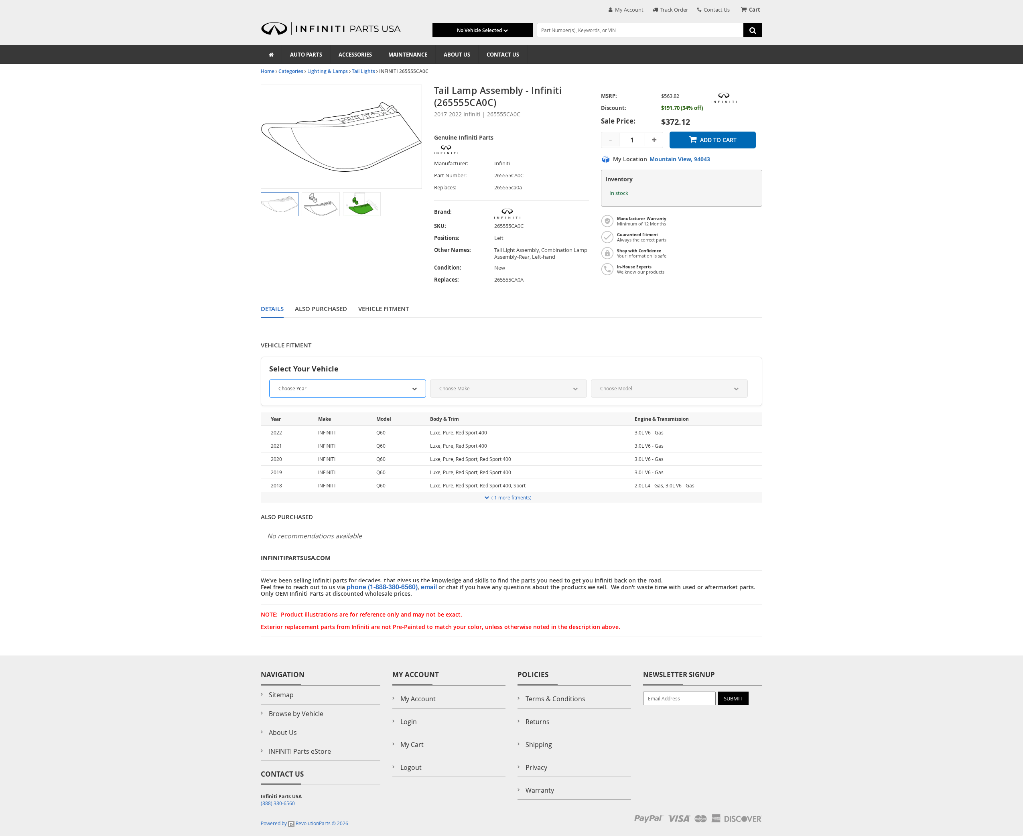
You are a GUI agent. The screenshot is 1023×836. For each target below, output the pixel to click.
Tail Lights (363, 71)
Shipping (539, 744)
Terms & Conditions (555, 698)
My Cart (412, 744)
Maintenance (407, 54)
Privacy (536, 767)
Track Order (673, 9)
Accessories (355, 54)
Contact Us (715, 9)
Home (267, 71)
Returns (538, 721)
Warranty (540, 790)
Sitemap (281, 694)
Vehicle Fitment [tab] (383, 308)
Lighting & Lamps (327, 71)
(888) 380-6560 (278, 803)
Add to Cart (718, 140)
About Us (457, 54)
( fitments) (511, 497)
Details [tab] (272, 308)
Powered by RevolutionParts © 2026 (304, 823)
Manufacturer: (451, 163)
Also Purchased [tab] (321, 308)
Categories (290, 71)
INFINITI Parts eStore (300, 751)
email (429, 586)
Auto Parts (306, 54)
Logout (411, 767)
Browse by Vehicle (296, 713)
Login (408, 721)
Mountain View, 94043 (680, 159)
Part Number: (450, 175)
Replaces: (445, 187)
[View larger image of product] (279, 204)
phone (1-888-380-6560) (382, 586)
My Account (628, 9)
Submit (733, 698)
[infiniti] (541, 214)
